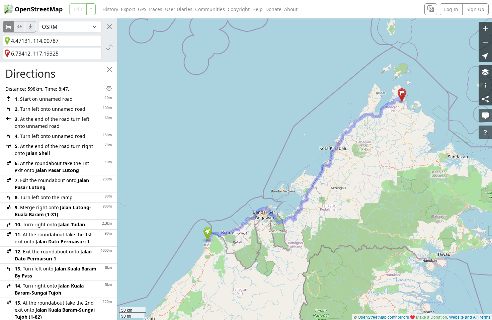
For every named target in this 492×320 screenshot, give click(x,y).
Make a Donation (431, 317)
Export (128, 9)
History (110, 9)
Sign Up (475, 9)
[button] (207, 233)
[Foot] (30, 26)
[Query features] (485, 132)
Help (257, 9)
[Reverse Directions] (109, 47)
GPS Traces (150, 9)
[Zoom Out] (485, 42)
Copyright (239, 9)
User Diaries (178, 9)
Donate (273, 9)
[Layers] (485, 72)
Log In (451, 9)
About (291, 9)
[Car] (8, 26)
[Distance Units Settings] (109, 88)
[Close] (109, 27)
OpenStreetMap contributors (383, 317)
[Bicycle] (19, 26)
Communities (210, 9)
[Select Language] (430, 9)
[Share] (485, 98)
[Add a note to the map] (485, 115)
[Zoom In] (485, 28)
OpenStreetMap (39, 9)
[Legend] (485, 85)
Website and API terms (469, 317)
